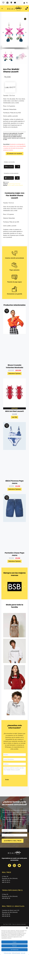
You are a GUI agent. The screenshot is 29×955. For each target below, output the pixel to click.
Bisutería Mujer (11, 183)
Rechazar (14, 946)
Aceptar (14, 942)
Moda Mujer (17, 183)
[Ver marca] (10, 87)
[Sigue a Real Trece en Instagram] (14, 866)
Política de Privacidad (16, 953)
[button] (27, 928)
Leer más (14, 417)
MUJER (14, 625)
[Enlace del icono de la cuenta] (24, 2)
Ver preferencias (14, 949)
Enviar (7, 779)
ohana (19, 185)
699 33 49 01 (6, 882)
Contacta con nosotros (15, 153)
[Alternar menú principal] (2, 8)
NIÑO (14, 703)
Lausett (16, 185)
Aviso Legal (23, 953)
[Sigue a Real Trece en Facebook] (9, 866)
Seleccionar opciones (14, 373)
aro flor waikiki (11, 185)
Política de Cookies (7, 953)
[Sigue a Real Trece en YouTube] (19, 866)
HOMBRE (14, 651)
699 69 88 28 (6, 898)
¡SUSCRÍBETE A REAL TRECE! (12, 841)
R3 (22, 185)
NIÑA (14, 677)
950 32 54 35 (6, 914)
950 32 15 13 (6, 880)
